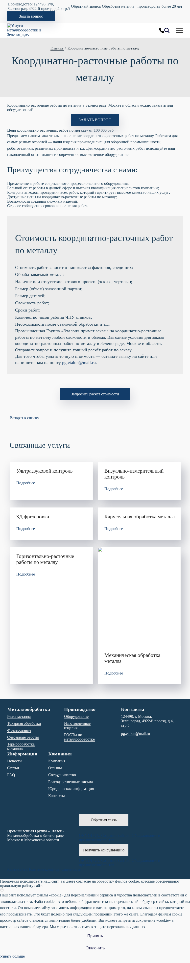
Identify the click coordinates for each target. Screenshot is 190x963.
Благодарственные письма (70, 782)
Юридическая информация (71, 789)
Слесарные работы (23, 737)
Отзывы (55, 768)
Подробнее (25, 483)
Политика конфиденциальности (54, 869)
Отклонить (95, 948)
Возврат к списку (24, 418)
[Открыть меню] (179, 30)
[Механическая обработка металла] (139, 596)
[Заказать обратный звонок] (161, 30)
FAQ (11, 775)
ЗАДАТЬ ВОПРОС (95, 120)
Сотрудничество (62, 775)
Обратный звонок (86, 6)
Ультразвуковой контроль (44, 471)
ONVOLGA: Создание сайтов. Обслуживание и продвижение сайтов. (119, 837)
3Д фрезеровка (32, 516)
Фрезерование (19, 730)
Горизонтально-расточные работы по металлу (45, 559)
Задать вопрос (31, 16)
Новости (14, 761)
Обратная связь (104, 820)
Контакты (56, 796)
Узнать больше (12, 956)
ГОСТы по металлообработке (79, 737)
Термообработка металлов (21, 746)
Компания (56, 761)
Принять (95, 936)
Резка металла (19, 716)
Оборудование (76, 716)
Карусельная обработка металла (139, 516)
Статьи (13, 768)
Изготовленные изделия (77, 725)
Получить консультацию (103, 850)
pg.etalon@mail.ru (79, 362)
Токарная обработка (24, 723)
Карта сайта (17, 869)
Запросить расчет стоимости (95, 394)
